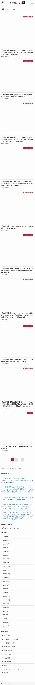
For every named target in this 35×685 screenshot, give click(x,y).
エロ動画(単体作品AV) (10, 643)
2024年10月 (6, 600)
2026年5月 (6, 548)
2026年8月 (6, 536)
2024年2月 (6, 622)
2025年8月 (6, 581)
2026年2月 (6, 559)
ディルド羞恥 (7, 654)
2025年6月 (6, 589)
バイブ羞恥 (7, 658)
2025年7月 (6, 585)
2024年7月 (6, 611)
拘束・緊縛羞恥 (8, 661)
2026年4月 (6, 551)
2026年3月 (6, 555)
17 (22, 460)
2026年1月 (6, 562)
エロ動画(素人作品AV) (10, 647)
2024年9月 (6, 604)
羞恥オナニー (7, 665)
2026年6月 (6, 544)
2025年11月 (6, 570)
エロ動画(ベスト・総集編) (11, 639)
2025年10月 (6, 574)
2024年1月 (6, 626)
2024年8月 (6, 607)
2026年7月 (6, 540)
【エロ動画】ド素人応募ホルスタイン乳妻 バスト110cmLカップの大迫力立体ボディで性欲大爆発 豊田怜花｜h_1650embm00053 (17, 480)
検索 (20, 468)
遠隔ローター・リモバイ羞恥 (12, 669)
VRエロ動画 (7, 635)
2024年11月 (6, 596)
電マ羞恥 (6, 673)
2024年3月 (6, 618)
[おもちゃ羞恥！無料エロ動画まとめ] (17, 2)
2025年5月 (6, 592)
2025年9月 (6, 577)
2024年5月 (6, 615)
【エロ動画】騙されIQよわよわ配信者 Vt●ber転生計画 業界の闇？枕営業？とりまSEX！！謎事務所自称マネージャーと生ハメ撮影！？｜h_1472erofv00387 (17, 506)
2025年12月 (6, 566)
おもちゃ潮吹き (8, 650)
